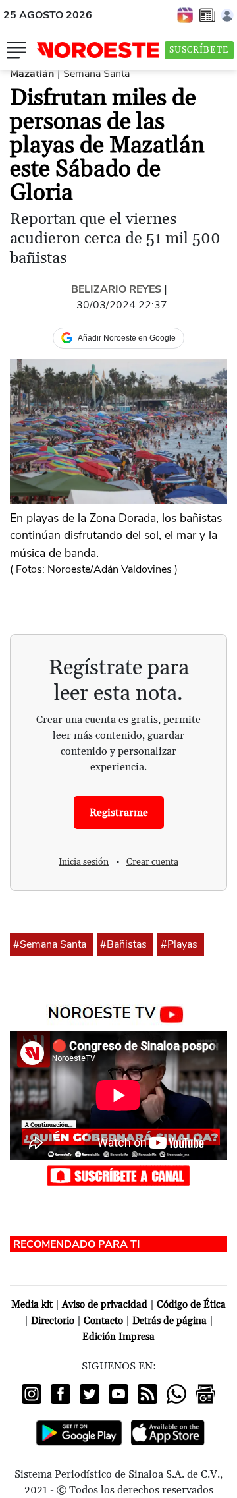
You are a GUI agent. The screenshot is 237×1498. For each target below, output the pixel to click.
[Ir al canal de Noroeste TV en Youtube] (119, 1011)
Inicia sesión (84, 862)
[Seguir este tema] (88, 944)
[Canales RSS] (147, 1394)
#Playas (179, 944)
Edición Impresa (118, 1337)
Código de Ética (191, 1304)
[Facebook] (60, 1394)
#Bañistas (123, 944)
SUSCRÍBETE (199, 50)
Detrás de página (169, 1321)
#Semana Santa (49, 944)
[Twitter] (89, 1394)
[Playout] (185, 14)
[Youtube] (118, 1394)
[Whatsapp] (176, 1394)
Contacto (103, 1321)
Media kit (32, 1304)
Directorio (52, 1321)
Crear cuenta (152, 862)
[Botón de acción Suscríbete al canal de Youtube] (118, 1174)
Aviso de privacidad (104, 1304)
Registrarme (119, 812)
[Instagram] (31, 1394)
